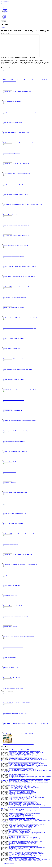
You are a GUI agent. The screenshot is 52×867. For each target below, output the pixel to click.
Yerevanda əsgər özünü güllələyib (10, 544)
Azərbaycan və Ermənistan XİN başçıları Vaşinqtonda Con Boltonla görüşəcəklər (20, 317)
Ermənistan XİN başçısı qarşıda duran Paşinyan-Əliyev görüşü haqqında (18, 636)
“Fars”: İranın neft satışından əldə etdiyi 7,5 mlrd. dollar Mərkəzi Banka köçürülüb (26, 853)
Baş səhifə (3, 27)
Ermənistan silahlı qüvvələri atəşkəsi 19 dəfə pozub (14, 338)
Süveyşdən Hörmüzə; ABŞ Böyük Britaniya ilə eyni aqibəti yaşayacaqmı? (24, 751)
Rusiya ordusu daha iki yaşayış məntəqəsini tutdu (18, 830)
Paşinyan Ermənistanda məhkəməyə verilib (12, 410)
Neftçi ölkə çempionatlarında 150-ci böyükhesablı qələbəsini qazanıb (23, 766)
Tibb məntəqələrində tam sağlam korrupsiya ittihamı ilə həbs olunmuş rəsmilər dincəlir (27, 847)
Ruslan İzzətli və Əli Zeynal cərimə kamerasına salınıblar (21, 854)
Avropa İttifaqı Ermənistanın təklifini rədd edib (13, 688)
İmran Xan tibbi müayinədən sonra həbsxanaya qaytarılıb (21, 822)
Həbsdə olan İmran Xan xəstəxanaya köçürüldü (18, 835)
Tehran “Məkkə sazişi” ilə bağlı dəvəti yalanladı (19, 749)
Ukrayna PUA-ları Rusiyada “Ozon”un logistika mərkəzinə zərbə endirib (24, 812)
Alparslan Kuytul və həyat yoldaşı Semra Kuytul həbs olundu (21, 786)
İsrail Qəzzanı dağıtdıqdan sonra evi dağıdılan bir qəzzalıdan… (21, 764)
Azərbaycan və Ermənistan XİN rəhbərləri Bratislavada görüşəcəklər (18, 91)
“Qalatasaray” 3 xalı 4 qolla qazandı (16, 809)
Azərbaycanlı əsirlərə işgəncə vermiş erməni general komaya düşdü (17, 369)
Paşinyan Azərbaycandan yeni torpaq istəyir (12, 605)
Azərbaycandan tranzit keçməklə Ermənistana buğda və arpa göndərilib (23, 825)
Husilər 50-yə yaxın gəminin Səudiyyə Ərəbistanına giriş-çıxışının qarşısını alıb (25, 852)
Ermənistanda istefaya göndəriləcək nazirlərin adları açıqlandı (16, 132)
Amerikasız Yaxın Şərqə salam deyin (16, 836)
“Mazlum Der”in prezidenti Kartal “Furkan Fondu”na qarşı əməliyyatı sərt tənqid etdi (26, 805)
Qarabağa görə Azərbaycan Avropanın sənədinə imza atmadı (16, 451)
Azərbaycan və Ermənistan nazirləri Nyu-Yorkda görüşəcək (16, 163)
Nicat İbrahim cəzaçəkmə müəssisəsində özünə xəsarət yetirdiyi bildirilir (24, 840)
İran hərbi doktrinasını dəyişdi (15, 775)
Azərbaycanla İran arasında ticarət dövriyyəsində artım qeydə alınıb (22, 810)
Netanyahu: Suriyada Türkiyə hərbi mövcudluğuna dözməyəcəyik (22, 842)
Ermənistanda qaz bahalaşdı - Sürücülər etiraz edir (14, 502)
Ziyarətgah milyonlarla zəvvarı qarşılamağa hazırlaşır (20, 849)
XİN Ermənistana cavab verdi (9, 472)
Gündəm (5, 9)
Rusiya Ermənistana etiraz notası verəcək (12, 101)
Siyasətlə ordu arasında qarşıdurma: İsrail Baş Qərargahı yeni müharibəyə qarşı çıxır (26, 797)
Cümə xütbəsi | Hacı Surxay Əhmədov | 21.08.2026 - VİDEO (16, 702)
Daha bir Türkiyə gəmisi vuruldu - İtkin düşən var (19, 798)
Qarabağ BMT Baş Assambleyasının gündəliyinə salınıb (15, 184)
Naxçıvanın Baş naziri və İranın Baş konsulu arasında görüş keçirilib (23, 833)
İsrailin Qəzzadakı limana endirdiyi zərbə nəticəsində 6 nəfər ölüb (22, 857)
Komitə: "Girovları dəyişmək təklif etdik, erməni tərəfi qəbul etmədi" (18, 142)
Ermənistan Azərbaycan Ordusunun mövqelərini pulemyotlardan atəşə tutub (19, 266)
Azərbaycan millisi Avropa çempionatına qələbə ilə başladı (20, 793)
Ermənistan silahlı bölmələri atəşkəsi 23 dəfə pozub (14, 441)
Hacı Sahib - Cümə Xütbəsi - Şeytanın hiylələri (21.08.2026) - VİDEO (18, 744)
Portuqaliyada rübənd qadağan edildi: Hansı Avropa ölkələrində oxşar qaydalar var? (26, 824)
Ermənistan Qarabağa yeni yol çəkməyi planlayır (13, 256)
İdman (4, 17)
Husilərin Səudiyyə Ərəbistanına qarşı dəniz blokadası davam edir (23, 802)
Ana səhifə (5, 7)
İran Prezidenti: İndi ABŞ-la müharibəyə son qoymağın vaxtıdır (22, 816)
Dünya (4, 13)
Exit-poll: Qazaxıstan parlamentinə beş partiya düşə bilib (21, 768)
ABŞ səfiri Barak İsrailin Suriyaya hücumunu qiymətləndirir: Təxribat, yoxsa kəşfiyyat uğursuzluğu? (29, 776)
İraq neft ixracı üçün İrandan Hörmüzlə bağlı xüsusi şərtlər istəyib (22, 843)
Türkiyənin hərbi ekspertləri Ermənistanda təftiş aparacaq (15, 616)
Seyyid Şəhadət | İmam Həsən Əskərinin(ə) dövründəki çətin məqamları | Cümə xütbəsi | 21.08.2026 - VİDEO (26, 723)
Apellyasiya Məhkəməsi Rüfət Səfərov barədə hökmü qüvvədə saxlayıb (23, 753)
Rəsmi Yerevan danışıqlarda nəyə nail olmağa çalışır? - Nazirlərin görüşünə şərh (20, 564)
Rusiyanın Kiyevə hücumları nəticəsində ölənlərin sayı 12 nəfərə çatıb (23, 846)
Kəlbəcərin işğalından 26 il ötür (10, 626)
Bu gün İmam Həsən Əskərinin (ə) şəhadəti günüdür (19, 829)
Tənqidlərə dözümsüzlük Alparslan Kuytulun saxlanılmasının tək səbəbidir (24, 813)
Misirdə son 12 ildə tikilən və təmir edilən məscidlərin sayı (21, 754)
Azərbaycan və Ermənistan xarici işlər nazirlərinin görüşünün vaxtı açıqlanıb (19, 328)
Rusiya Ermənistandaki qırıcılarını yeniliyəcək (13, 523)
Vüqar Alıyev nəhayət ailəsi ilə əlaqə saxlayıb (18, 781)
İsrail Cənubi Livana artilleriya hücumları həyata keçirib (20, 827)
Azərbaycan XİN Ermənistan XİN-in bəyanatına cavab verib (16, 225)
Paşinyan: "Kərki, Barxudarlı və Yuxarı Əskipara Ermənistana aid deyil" (24, 819)
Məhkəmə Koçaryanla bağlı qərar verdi (11, 153)
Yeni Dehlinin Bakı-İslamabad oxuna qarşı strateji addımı (20, 815)
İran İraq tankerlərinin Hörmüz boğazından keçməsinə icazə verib (22, 801)
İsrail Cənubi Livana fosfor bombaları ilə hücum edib (20, 794)
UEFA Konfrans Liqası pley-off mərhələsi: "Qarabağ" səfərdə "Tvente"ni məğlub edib (26, 832)
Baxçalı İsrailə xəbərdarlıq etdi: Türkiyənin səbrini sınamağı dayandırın (23, 803)
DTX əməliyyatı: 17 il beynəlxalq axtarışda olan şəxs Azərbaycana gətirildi (24, 838)
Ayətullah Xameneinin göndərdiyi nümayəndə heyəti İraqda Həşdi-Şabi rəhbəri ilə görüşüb (27, 765)
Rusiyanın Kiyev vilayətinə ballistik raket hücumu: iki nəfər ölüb (22, 769)
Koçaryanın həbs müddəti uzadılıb (10, 667)
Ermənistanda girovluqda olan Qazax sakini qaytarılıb (14, 297)
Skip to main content (5, 1)
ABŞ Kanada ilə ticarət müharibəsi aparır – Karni (18, 785)
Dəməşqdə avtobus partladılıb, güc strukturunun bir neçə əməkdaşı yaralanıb (25, 777)
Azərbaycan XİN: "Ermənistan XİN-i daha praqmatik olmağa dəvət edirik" (19, 533)
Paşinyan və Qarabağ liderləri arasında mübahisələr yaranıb (16, 358)
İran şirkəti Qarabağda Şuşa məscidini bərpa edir (13, 307)
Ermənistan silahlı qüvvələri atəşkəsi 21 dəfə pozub (14, 379)
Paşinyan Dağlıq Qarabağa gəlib (10, 482)
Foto (4, 18)
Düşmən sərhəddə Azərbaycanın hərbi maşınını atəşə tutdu (15, 245)
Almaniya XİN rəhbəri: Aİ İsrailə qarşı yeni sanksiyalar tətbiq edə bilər (23, 792)
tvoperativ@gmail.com (9, 863)
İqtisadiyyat (5, 11)
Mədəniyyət (5, 16)
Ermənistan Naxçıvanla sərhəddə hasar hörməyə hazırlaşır (15, 214)
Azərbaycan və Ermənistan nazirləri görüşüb (12, 122)
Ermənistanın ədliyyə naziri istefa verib (11, 348)
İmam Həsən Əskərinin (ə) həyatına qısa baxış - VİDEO (15, 713)
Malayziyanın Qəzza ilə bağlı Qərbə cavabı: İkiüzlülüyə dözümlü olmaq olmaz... (25, 860)
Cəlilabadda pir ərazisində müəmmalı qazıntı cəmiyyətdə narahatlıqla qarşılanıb (25, 758)
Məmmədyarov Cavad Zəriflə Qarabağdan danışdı (14, 677)
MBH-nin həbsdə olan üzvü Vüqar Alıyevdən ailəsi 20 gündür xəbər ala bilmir (25, 855)
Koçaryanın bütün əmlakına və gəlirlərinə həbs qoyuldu (15, 492)
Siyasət (4, 10)
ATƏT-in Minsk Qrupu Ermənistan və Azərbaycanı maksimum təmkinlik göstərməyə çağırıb (23, 389)
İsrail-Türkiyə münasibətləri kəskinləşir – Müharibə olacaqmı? (22, 791)
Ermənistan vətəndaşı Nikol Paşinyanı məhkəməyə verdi (15, 461)
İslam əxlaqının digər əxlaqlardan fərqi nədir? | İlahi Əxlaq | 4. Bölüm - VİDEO (25, 841)
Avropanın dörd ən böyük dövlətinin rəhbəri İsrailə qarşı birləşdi (22, 826)
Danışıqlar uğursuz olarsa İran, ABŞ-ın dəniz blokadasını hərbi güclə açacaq (25, 858)
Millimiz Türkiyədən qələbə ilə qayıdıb (17, 773)
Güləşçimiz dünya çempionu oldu (16, 848)
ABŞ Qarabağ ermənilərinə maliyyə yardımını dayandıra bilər (16, 235)
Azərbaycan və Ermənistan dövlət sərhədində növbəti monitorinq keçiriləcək (19, 420)
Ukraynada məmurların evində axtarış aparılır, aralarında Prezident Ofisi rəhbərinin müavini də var (29, 859)
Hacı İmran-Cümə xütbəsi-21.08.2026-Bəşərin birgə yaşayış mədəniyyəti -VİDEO (26, 763)
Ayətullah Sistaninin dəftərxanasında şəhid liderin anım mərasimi (22, 799)
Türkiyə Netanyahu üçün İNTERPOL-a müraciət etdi (20, 814)
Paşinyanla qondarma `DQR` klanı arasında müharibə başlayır (16, 430)
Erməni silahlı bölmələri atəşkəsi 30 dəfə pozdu (13, 647)
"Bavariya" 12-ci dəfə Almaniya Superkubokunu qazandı (21, 790)
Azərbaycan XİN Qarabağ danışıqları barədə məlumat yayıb (16, 286)
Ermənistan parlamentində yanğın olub (11, 585)
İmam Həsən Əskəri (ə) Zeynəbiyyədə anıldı (17, 788)
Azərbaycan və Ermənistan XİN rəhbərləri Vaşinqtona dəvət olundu (17, 554)
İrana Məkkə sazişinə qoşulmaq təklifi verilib (18, 774)
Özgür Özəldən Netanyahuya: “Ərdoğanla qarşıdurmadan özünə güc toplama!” (25, 804)
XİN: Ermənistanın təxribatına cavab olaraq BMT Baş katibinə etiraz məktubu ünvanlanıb (22, 204)
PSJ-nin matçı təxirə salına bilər (15, 844)
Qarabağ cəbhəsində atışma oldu (10, 657)
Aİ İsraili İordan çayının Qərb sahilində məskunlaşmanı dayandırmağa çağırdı (24, 762)
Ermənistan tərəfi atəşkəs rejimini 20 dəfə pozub (13, 400)
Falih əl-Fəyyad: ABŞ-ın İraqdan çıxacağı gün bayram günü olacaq (23, 837)
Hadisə (4, 15)
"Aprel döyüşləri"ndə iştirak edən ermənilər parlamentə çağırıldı (16, 173)
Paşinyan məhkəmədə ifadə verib (10, 595)
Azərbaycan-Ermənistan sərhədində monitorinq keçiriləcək (15, 194)
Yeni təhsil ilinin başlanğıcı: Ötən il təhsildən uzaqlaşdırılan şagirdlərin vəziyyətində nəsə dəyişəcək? (29, 755)
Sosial (4, 12)
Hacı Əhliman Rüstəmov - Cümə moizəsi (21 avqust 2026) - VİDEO (18, 733)
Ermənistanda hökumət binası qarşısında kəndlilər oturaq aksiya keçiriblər (19, 276)
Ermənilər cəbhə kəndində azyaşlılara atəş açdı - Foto (14, 513)
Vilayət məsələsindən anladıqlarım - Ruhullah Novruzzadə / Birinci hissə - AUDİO (26, 752)
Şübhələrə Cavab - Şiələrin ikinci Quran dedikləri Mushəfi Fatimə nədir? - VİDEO (26, 850)
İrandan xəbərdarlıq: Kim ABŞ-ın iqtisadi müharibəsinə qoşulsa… (23, 757)
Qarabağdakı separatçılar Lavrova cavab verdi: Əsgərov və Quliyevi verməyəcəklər (21, 112)
